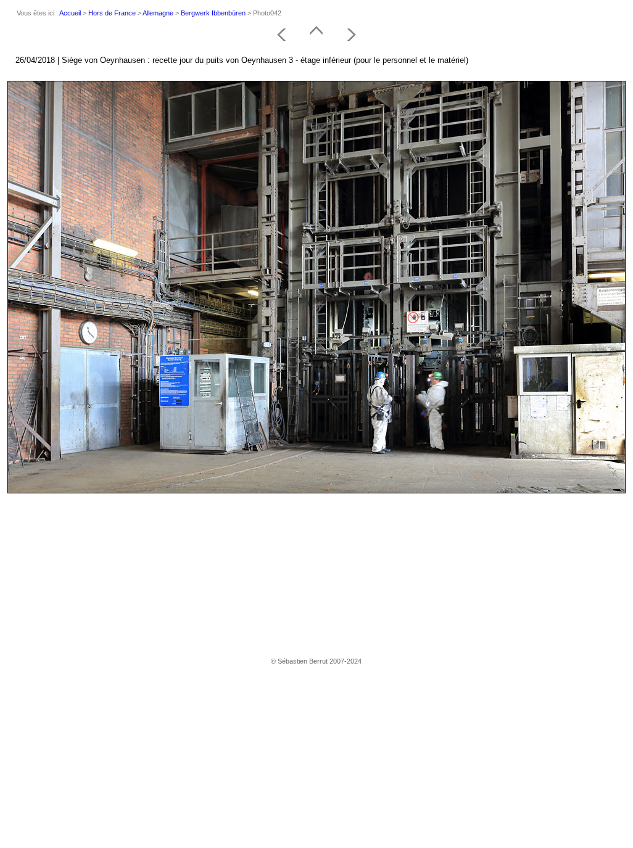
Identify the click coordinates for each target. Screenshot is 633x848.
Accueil (70, 13)
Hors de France (112, 13)
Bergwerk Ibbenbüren (213, 13)
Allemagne (158, 13)
